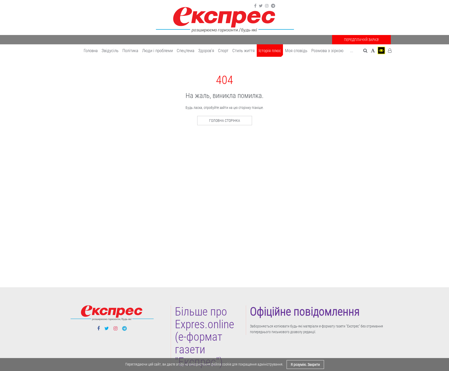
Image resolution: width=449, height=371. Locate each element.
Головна (91, 50)
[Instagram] (267, 6)
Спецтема (185, 50)
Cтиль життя (243, 50)
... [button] (351, 50)
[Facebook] (255, 6)
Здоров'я (206, 50)
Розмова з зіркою (327, 50)
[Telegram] (273, 6)
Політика (130, 50)
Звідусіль (110, 50)
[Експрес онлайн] (224, 19)
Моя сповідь (296, 50)
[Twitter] (261, 6)
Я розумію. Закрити (305, 364)
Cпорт (223, 50)
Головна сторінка (224, 120)
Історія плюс (270, 50)
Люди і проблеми (157, 50)
